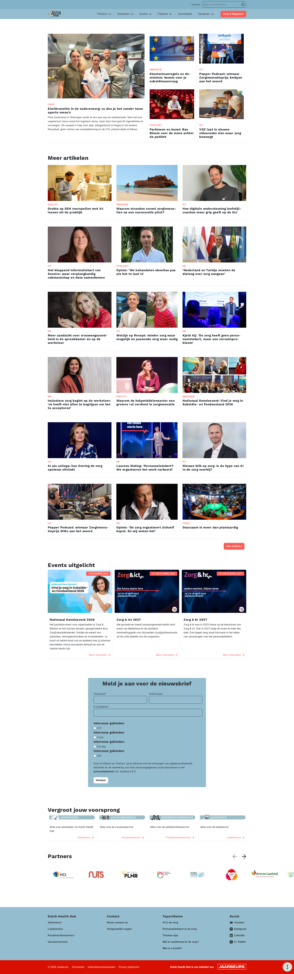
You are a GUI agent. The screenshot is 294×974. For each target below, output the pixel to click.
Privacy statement (129, 967)
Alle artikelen (234, 546)
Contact (196, 4)
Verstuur (101, 780)
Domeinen (123, 14)
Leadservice (55, 929)
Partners (163, 14)
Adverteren (55, 922)
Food (100, 737)
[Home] (54, 14)
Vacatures (204, 14)
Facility (101, 746)
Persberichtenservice (61, 935)
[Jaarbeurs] (231, 966)
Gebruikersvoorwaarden (102, 967)
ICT (99, 728)
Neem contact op (117, 922)
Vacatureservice (58, 942)
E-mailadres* (101, 706)
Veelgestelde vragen (119, 929)
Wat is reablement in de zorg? (181, 942)
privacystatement (104, 771)
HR (99, 756)
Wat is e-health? (172, 948)
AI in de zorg (170, 922)
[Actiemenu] (287, 967)
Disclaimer (78, 967)
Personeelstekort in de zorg (180, 929)
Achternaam (156, 694)
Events (144, 14)
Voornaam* (100, 694)
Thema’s (102, 14)
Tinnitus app (170, 935)
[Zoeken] (243, 4)
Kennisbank (185, 14)
